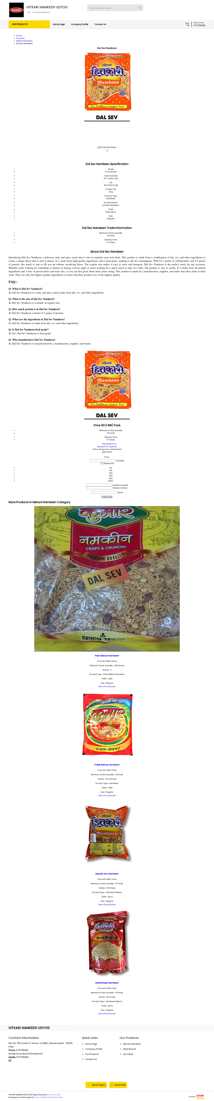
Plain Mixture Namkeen (107, 655)
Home (19, 35)
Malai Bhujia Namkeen (107, 982)
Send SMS (120, 1085)
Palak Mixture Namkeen (107, 764)
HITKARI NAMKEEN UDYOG (47, 9)
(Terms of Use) (53, 1094)
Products (20, 38)
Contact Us (100, 24)
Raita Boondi (129, 1049)
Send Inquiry (98, 1085)
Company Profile (79, 24)
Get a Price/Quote (107, 686)
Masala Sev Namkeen (107, 873)
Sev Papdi (128, 1054)
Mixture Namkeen (24, 41)
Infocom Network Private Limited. (49, 1097)
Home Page (59, 24)
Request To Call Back (107, 446)
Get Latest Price (108, 444)
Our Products (20, 24)
